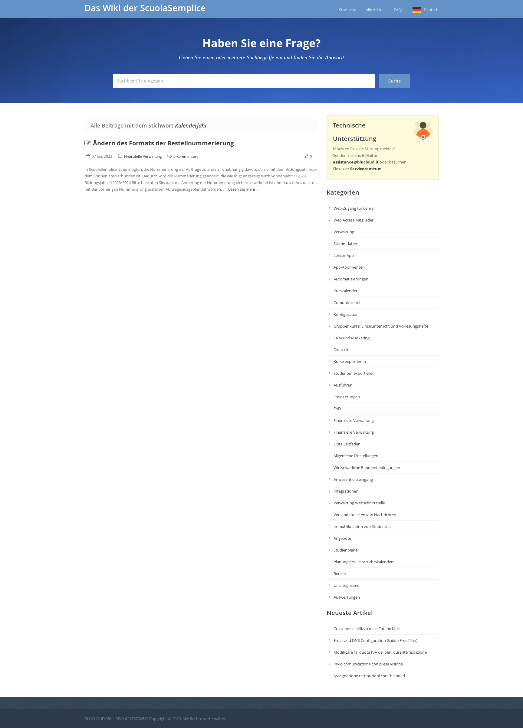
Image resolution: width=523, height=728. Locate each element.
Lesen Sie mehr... (243, 189)
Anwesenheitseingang (353, 479)
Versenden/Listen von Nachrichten (365, 514)
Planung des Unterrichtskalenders (364, 562)
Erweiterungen (347, 397)
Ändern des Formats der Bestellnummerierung (163, 143)
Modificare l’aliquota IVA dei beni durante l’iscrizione (380, 652)
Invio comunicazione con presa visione (368, 664)
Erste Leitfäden (347, 444)
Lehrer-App (344, 255)
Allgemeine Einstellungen (356, 455)
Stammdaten (345, 243)
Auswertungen (347, 597)
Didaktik (341, 349)
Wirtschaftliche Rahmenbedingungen (367, 467)
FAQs (398, 9)
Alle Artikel (375, 9)
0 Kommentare (186, 156)
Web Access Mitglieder (353, 220)
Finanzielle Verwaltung (143, 156)
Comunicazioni (347, 302)
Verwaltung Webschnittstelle (359, 503)
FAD (337, 408)
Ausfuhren (343, 385)
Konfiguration (346, 314)
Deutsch (431, 9)
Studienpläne (345, 550)
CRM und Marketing (352, 338)
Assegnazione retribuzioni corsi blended (369, 675)
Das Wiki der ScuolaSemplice (145, 8)
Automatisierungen (351, 279)
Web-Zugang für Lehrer (354, 208)
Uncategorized (347, 585)
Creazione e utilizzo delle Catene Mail (367, 628)
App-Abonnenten (349, 267)
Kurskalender (345, 290)
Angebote (342, 538)
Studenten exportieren (354, 373)
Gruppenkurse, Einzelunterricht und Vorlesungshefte (381, 326)
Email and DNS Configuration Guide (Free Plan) (375, 640)
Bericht (340, 573)
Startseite (347, 9)
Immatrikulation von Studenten (362, 526)
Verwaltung (344, 232)
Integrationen (346, 491)
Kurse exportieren (350, 361)
